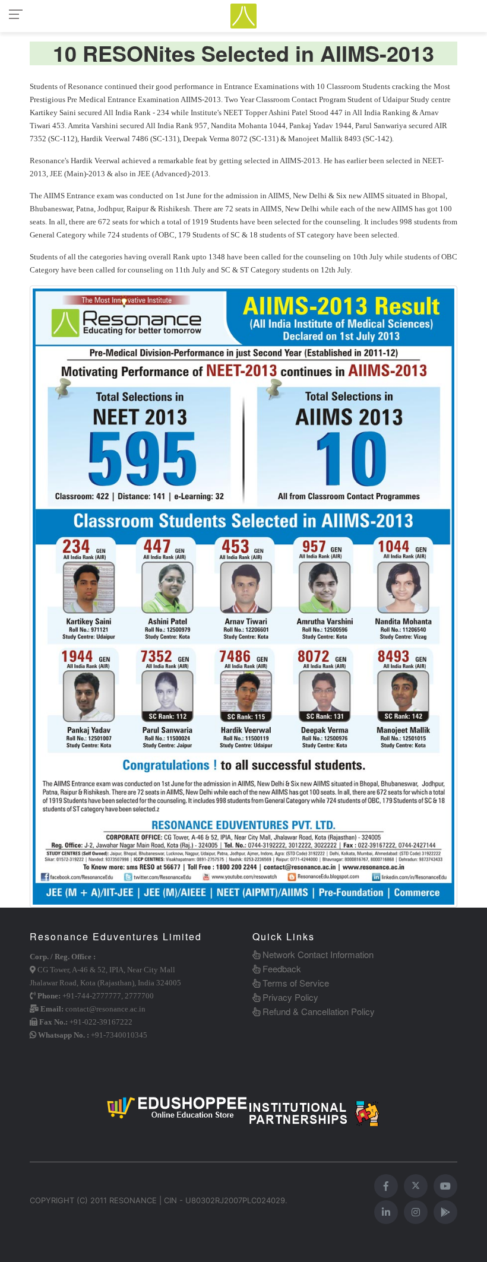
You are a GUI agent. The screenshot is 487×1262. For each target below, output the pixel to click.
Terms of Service (294, 982)
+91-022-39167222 (100, 1021)
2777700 (139, 995)
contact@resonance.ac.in (105, 1008)
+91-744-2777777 (91, 995)
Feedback (280, 968)
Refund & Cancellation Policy (317, 1011)
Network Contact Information (317, 954)
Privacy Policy (289, 997)
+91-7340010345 (119, 1034)
